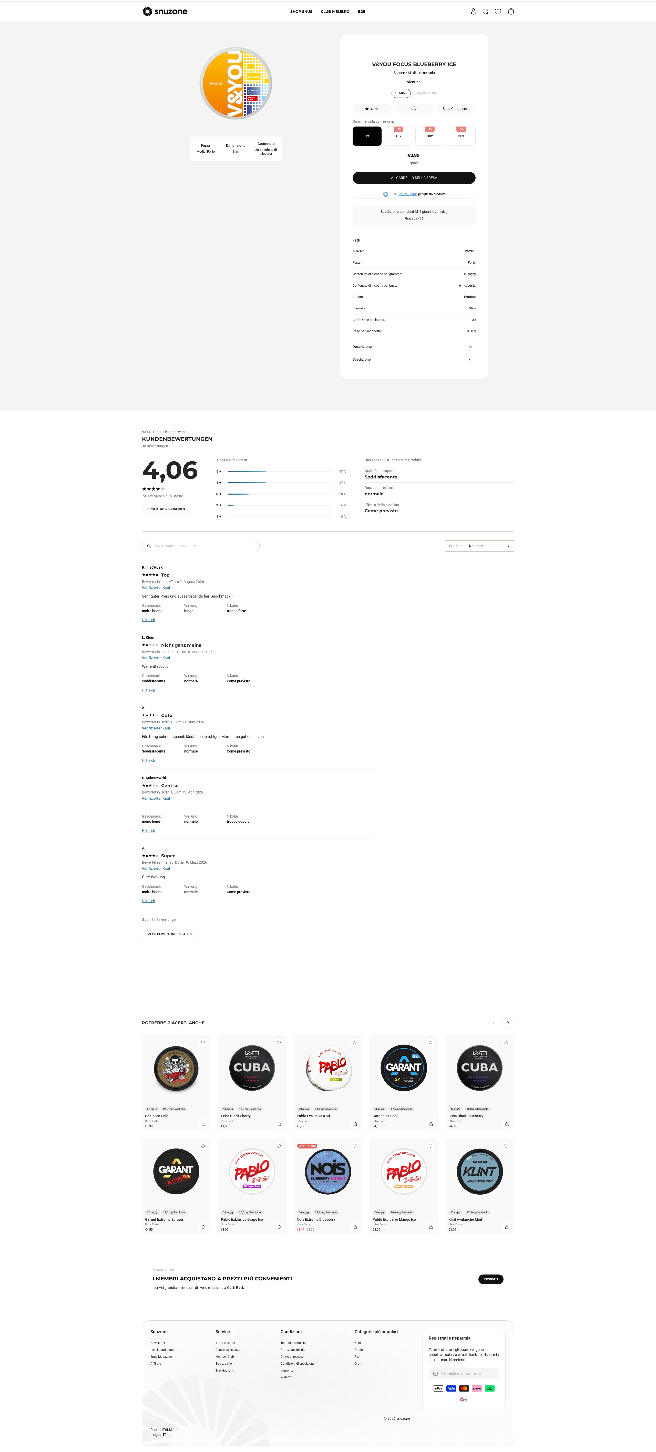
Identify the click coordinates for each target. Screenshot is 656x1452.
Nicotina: (414, 82)
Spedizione (362, 359)
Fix (357, 1357)
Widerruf (286, 1377)
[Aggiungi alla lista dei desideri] (414, 108)
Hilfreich (148, 620)
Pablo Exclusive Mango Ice (394, 1219)
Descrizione (362, 346)
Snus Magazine (161, 1357)
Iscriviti (491, 1279)
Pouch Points (408, 194)
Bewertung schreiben (166, 509)
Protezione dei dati (293, 1350)
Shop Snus (301, 11)
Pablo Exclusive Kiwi (313, 1116)
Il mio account (225, 1343)
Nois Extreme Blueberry (316, 1219)
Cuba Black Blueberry (465, 1116)
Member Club (225, 1357)
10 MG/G (401, 93)
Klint (358, 1343)
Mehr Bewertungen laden (169, 934)
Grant (358, 1363)
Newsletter (157, 1343)
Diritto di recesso (292, 1357)
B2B (362, 11)
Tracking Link (225, 1370)
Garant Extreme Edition (164, 1219)
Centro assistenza (228, 1350)
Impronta (287, 1370)
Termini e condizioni (294, 1343)
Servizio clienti (225, 1363)
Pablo (359, 1350)
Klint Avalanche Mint (465, 1219)
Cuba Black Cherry (236, 1116)
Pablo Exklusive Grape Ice (242, 1219)
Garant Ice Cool (385, 1116)
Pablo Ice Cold (156, 1116)
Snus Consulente (456, 109)
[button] (372, 108)
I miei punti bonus (162, 1350)
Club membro (335, 11)
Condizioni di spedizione (297, 1363)
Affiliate (155, 1363)
